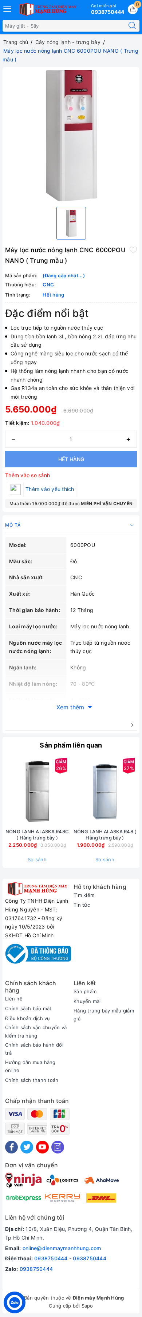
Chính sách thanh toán (31, 1080)
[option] (71, 135)
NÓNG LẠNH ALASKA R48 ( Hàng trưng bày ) (105, 835)
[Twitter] (26, 1147)
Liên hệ (14, 999)
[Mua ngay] (70, 791)
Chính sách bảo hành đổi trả (34, 1049)
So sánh (37, 859)
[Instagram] (57, 1147)
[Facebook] (11, 1147)
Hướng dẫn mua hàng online (30, 1066)
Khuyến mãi (87, 1001)
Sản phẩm (85, 991)
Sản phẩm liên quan (71, 745)
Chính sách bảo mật (28, 1008)
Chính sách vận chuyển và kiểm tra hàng (36, 1031)
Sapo (87, 1306)
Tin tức (82, 905)
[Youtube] (42, 1147)
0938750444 (51, 1258)
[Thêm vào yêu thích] (133, 249)
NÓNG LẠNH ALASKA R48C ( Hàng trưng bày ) (37, 835)
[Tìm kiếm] (132, 26)
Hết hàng (71, 459)
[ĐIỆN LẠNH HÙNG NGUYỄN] (47, 9)
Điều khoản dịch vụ (27, 1018)
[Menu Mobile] (8, 8)
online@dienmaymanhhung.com (62, 1248)
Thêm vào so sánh (27, 475)
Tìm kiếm (84, 895)
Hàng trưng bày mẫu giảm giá (104, 1015)
